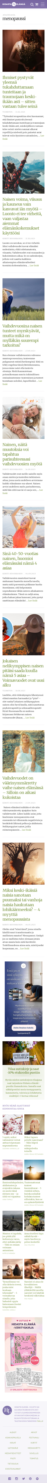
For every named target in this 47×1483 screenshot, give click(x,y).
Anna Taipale (8, 1199)
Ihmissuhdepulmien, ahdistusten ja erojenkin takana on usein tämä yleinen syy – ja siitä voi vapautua (13, 1189)
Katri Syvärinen (9, 1253)
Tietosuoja (13, 1463)
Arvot (34, 1432)
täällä (40, 1421)
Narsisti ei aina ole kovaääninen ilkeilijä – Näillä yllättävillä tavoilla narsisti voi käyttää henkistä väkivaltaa (34, 1288)
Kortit (34, 1442)
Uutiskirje (13, 1448)
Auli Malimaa (29, 1245)
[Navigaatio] (42, 4)
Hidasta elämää (14, 4)
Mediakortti (34, 1448)
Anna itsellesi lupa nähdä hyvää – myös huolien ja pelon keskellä (33, 1237)
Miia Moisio (28, 1299)
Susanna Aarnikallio (11, 1148)
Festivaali (34, 1437)
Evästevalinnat (13, 1468)
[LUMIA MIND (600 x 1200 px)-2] (23, 999)
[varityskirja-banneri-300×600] (23, 1354)
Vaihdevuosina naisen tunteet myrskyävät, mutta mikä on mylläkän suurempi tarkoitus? (22, 336)
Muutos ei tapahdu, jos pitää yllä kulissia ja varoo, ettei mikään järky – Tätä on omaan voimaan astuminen (12, 1242)
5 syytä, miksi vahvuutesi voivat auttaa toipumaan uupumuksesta (11, 1141)
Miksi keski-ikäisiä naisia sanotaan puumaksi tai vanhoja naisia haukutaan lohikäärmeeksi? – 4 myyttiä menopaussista (22, 905)
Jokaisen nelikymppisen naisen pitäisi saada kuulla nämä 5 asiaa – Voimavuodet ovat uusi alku (23, 673)
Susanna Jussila (9, 1310)
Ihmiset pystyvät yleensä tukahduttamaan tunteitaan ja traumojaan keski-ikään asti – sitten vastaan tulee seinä (20, 92)
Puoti (13, 1458)
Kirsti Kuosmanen (13, 239)
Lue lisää (34, 265)
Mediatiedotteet (13, 1453)
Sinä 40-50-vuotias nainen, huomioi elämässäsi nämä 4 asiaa (20, 561)
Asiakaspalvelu (13, 1437)
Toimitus (8, 112)
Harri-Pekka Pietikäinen (33, 1154)
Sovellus (33, 1453)
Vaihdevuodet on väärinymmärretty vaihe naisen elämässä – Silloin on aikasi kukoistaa (23, 788)
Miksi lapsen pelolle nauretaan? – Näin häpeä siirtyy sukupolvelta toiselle (33, 1144)
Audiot (13, 1432)
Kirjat (13, 1442)
